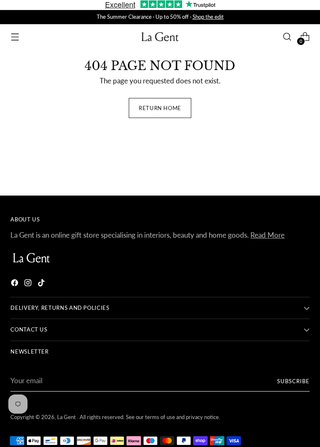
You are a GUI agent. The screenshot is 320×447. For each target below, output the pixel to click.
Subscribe (293, 381)
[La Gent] (160, 37)
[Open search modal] (287, 36)
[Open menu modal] (14, 36)
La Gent (67, 417)
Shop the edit (208, 16)
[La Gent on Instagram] (29, 284)
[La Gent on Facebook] (15, 284)
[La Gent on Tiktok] (42, 284)
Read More (267, 235)
